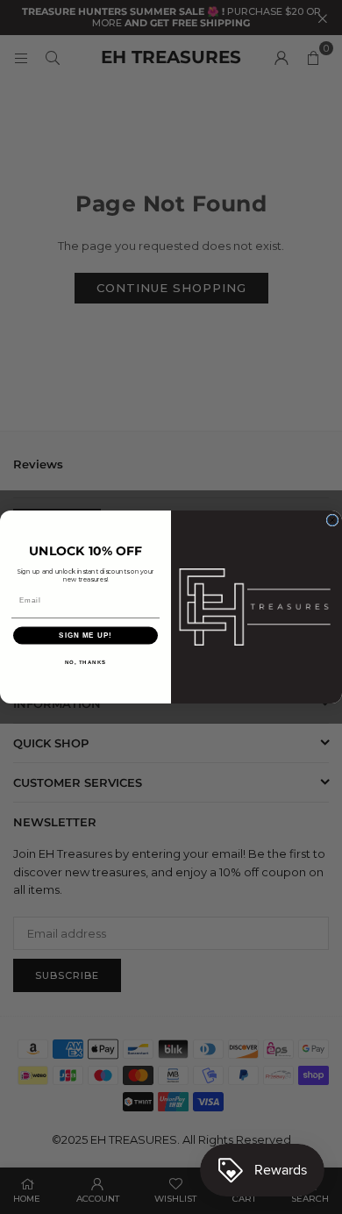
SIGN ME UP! (85, 635)
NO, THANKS (86, 662)
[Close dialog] (332, 520)
